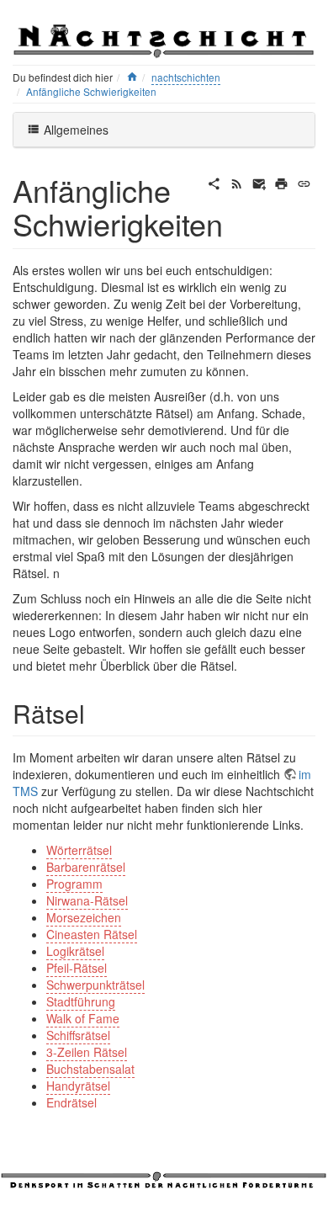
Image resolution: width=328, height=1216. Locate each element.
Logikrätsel (75, 951)
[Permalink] (304, 181)
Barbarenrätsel (85, 866)
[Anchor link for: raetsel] (97, 712)
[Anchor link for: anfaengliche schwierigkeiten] (238, 223)
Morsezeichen (83, 917)
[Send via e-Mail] (259, 181)
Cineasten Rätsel (91, 934)
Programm (74, 883)
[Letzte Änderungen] (237, 181)
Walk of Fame (82, 1018)
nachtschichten (185, 77)
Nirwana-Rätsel (87, 900)
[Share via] (214, 181)
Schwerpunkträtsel (95, 984)
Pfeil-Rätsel (76, 967)
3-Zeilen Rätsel (86, 1051)
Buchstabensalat (90, 1068)
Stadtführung (80, 1001)
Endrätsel (71, 1102)
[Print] (281, 181)
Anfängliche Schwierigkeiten (91, 91)
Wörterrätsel (79, 850)
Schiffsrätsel (78, 1035)
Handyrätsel (78, 1085)
